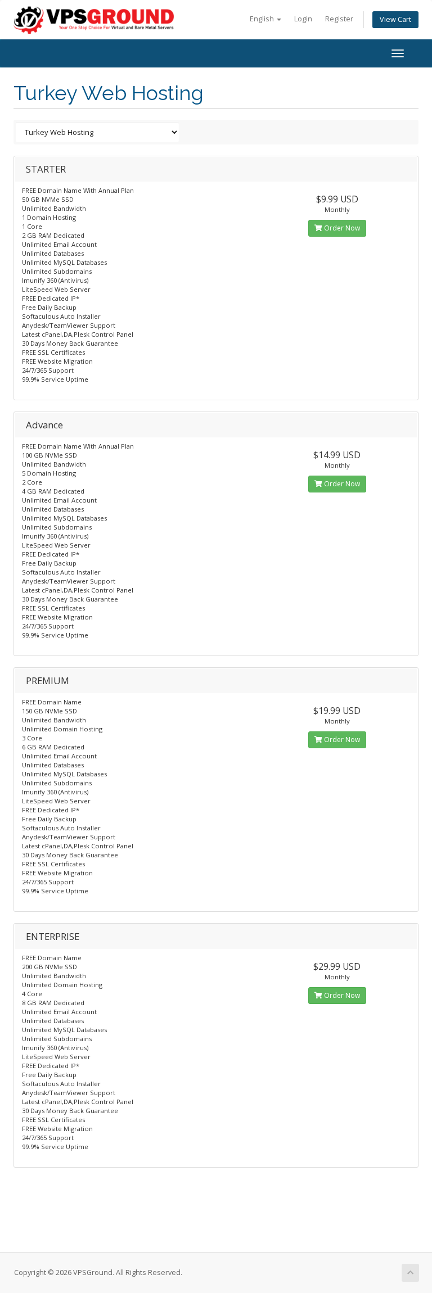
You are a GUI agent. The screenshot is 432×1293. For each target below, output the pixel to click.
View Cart (395, 19)
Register (339, 19)
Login (303, 19)
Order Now (341, 228)
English (263, 19)
